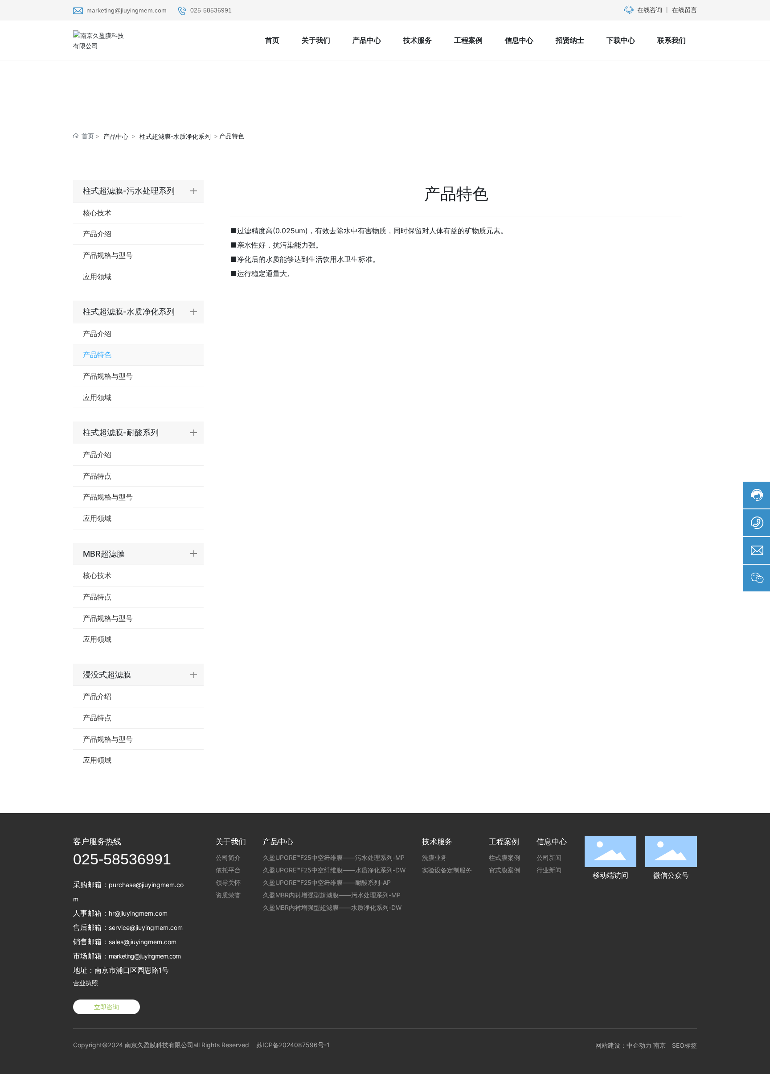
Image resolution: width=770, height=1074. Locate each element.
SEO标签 (684, 1045)
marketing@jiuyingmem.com (126, 10)
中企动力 (639, 1045)
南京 (659, 1045)
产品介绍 (97, 233)
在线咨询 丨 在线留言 (667, 9)
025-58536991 (211, 10)
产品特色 (97, 354)
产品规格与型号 (108, 255)
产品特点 (97, 475)
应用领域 (97, 276)
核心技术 (97, 212)
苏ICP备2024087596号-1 (293, 1045)
